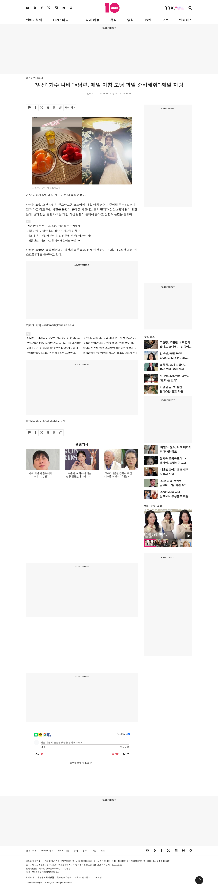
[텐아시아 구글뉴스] (71, 7)
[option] (168, 524)
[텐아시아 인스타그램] (56, 7)
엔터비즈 (185, 20)
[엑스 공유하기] (41, 108)
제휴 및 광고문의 (82, 877)
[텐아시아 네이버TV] (35, 7)
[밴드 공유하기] (54, 108)
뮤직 (113, 20)
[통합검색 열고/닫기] (190, 8)
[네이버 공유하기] (48, 108)
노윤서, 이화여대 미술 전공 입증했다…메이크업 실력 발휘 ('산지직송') (79, 476)
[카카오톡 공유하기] (29, 108)
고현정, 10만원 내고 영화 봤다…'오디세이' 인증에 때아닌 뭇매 (175, 346)
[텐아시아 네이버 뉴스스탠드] (64, 7)
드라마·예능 (90, 20)
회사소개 (30, 877)
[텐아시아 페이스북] (41, 7)
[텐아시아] (112, 8)
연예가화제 (34, 20)
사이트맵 (97, 877)
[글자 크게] (66, 108)
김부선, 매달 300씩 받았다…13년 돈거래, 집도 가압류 (173, 358)
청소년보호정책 (64, 877)
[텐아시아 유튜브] (27, 7)
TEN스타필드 (62, 20)
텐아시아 (42, 882)
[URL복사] (60, 108)
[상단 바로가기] (199, 880)
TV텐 (147, 20)
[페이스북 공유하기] (35, 108)
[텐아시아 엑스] (48, 7)
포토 (165, 20)
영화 (130, 20)
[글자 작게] (73, 108)
